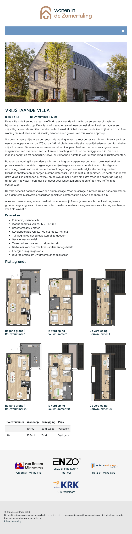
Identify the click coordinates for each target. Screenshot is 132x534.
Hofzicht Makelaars (103, 472)
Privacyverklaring (12, 521)
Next (123, 72)
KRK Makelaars (66, 491)
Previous (8, 72)
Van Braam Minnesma (28, 472)
